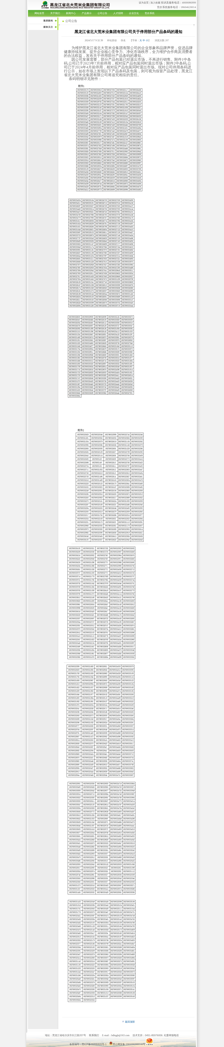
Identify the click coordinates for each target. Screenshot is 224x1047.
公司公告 (102, 13)
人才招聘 (118, 13)
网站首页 (39, 13)
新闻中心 (71, 13)
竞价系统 (150, 13)
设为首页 (144, 2)
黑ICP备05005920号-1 (94, 1044)
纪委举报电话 (171, 1035)
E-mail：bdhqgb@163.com (116, 1035)
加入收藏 (155, 2)
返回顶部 (129, 1022)
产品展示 (87, 13)
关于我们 (55, 13)
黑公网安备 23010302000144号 (129, 1044)
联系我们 (94, 1035)
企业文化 (134, 13)
